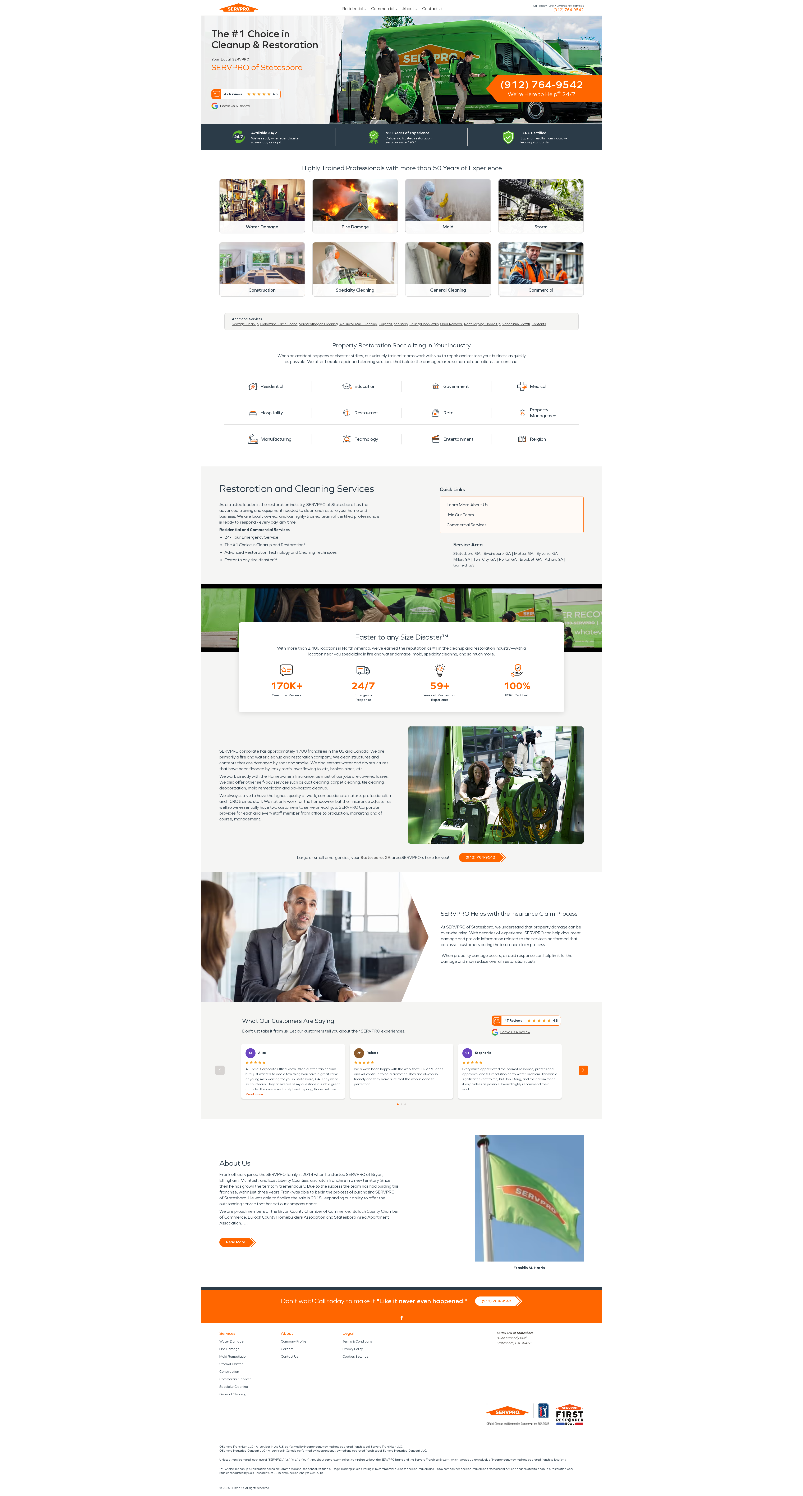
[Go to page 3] (405, 1104)
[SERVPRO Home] (238, 7)
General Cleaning (232, 1394)
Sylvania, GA (547, 553)
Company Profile (293, 1341)
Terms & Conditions (357, 1341)
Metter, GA (523, 553)
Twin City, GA (484, 559)
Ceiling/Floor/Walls (424, 324)
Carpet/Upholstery (393, 324)
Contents (539, 324)
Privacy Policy (353, 1349)
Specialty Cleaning (233, 1387)
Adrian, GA (554, 559)
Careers (287, 1349)
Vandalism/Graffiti (516, 324)
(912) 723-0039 (568, 10)
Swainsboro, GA (497, 553)
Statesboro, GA (467, 553)
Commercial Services (466, 524)
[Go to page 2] (401, 1104)
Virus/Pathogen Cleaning (318, 324)
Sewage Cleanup (245, 324)
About (408, 8)
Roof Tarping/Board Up (482, 324)
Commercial (382, 8)
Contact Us (432, 8)
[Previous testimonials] (220, 1070)
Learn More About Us (467, 504)
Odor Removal (451, 324)
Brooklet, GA (531, 559)
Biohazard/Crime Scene (278, 324)
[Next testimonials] (583, 1070)
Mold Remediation (233, 1356)
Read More (235, 1242)
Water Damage (231, 1341)
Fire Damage (229, 1349)
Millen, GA (461, 559)
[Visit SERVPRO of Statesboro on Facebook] (401, 1318)
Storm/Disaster (231, 1364)
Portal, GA (508, 559)
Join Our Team (460, 514)
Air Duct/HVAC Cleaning (358, 324)
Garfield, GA (463, 565)
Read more (254, 1094)
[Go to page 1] (398, 1104)
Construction (229, 1372)
